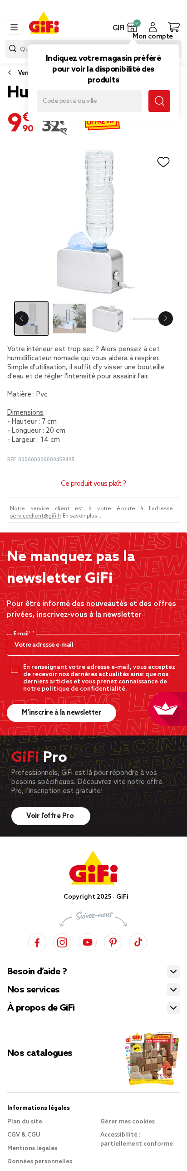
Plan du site (24, 1121)
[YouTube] (88, 941)
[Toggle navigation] (14, 27)
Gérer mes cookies (127, 1121)
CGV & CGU (23, 1135)
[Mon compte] (153, 27)
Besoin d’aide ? (37, 972)
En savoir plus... (82, 516)
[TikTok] (138, 941)
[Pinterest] (113, 941)
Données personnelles (39, 1161)
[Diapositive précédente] (21, 318)
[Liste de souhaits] (163, 162)
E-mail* (23, 634)
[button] (132, 27)
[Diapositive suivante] (165, 318)
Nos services (33, 990)
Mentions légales (32, 1148)
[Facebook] (37, 941)
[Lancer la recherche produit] (12, 49)
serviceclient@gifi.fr (35, 516)
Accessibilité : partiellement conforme (136, 1139)
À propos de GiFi (40, 1008)
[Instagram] (62, 941)
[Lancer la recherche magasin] (159, 101)
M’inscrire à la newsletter (61, 713)
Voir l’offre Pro (50, 816)
